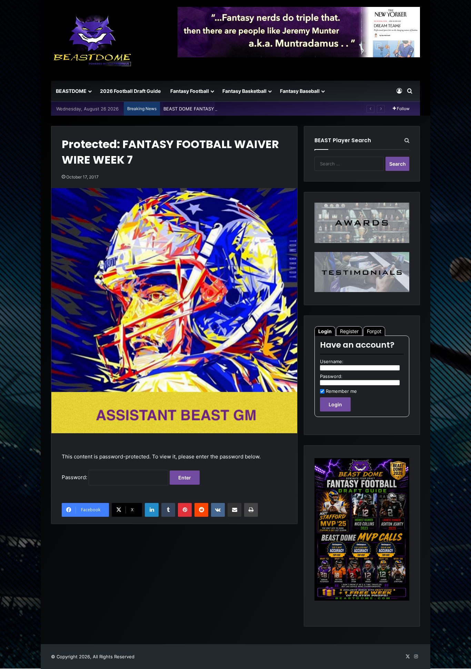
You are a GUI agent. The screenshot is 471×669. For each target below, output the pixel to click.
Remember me (341, 391)
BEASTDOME (71, 91)
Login (325, 331)
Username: (331, 361)
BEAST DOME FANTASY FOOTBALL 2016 (206, 109)
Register (349, 331)
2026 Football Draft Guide (130, 91)
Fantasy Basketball (244, 91)
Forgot (374, 331)
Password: (75, 477)
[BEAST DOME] (92, 40)
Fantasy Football (189, 91)
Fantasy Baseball (300, 91)
